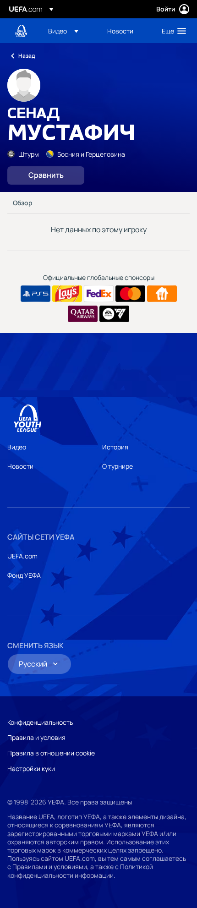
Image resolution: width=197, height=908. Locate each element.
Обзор (23, 202)
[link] (120, 31)
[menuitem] (70, 31)
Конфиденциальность (40, 722)
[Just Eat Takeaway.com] (162, 293)
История (115, 447)
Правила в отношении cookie (51, 753)
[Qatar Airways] (83, 314)
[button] (63, 31)
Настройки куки (31, 768)
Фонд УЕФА (24, 575)
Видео (16, 447)
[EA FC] (114, 314)
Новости (20, 466)
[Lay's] (67, 293)
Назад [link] (26, 56)
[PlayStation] (35, 293)
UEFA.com (22, 556)
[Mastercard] (130, 293)
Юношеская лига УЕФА (21, 31)
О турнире (117, 466)
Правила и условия (36, 737)
